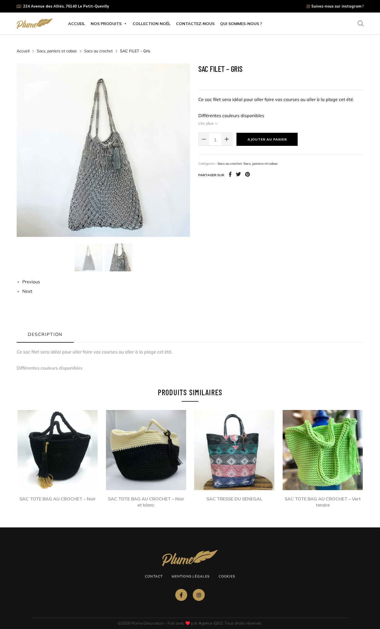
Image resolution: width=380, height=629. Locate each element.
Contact (154, 576)
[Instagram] (199, 595)
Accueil (76, 23)
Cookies (227, 576)
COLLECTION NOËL (152, 23)
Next (27, 291)
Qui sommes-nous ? (241, 23)
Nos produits (106, 23)
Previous (31, 281)
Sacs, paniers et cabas (57, 50)
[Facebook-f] (181, 595)
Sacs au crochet (98, 50)
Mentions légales (190, 576)
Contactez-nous (195, 23)
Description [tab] (45, 334)
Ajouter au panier (267, 139)
